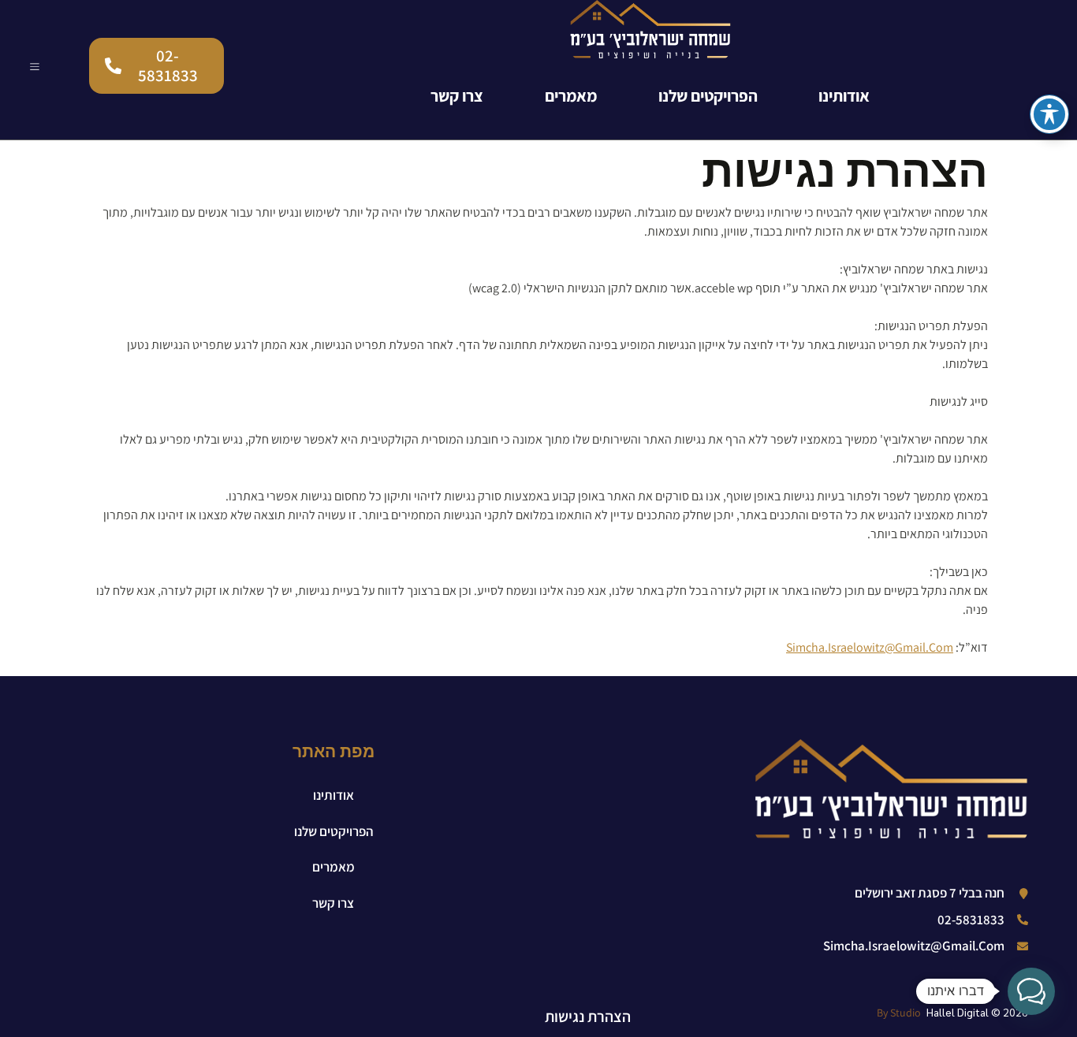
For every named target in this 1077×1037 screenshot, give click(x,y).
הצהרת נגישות (588, 1016)
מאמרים (571, 95)
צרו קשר (456, 95)
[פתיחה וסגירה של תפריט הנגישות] (1049, 114)
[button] (1031, 991)
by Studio (899, 1012)
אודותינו (844, 95)
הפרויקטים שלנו (708, 95)
